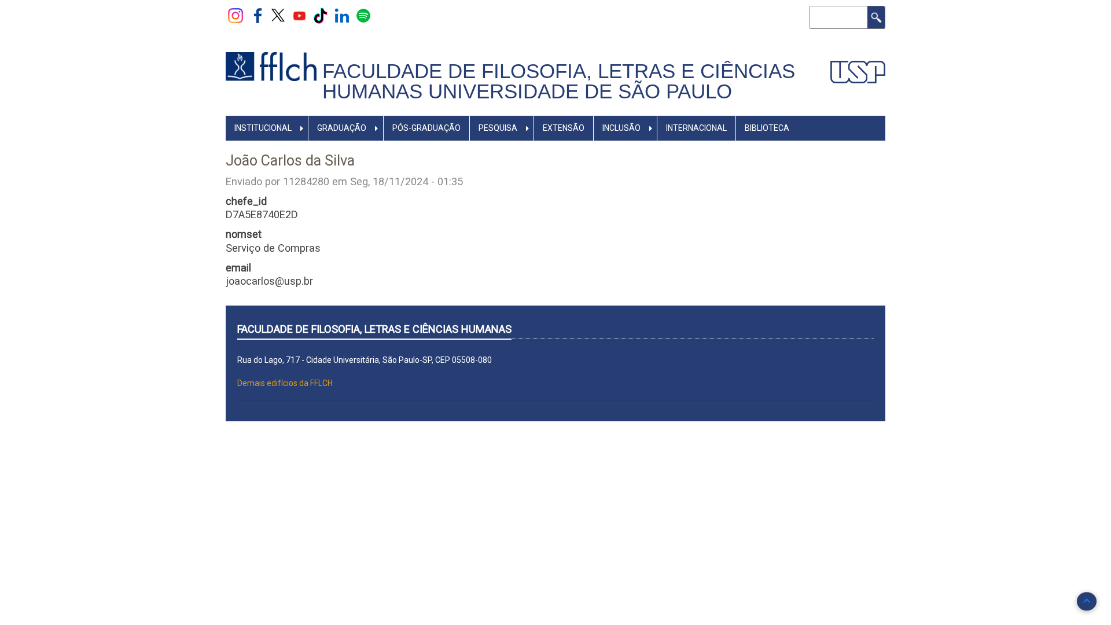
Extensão (563, 128)
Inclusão (621, 128)
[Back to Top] (1087, 601)
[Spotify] (363, 15)
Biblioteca (767, 128)
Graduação (341, 128)
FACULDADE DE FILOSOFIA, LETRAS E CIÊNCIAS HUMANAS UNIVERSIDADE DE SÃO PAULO (558, 81)
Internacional (696, 128)
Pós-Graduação (426, 128)
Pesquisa (498, 128)
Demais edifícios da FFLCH (285, 383)
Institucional (263, 128)
